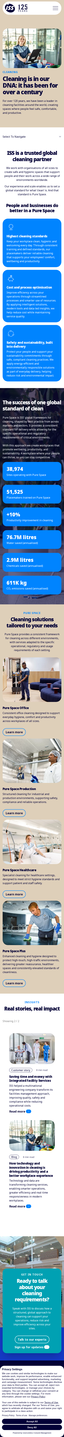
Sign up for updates (29, 1347)
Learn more (14, 732)
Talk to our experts (32, 1339)
